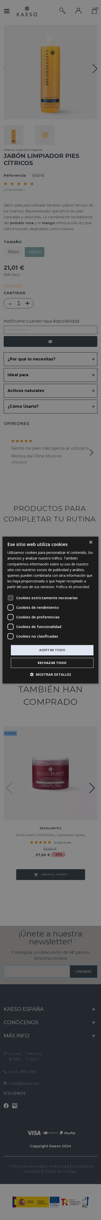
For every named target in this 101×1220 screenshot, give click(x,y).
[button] (50, 674)
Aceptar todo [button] (52, 650)
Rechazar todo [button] (52, 663)
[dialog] (50, 610)
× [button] (90, 542)
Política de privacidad (72, 586)
